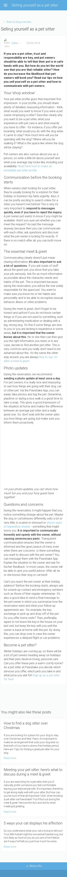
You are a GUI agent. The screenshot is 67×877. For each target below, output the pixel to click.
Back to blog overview (19, 21)
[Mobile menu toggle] (5, 5)
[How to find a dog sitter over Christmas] (33, 740)
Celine (14, 43)
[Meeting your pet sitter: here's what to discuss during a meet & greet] (33, 790)
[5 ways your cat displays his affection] (33, 834)
